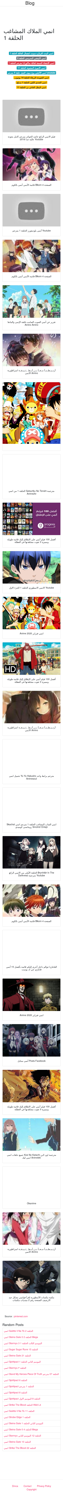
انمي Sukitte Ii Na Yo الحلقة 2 (18, 1330)
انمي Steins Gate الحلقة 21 (17, 1355)
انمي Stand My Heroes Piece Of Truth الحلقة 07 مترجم (31, 1374)
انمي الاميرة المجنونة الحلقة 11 (32, 67)
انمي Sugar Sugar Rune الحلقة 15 (21, 1349)
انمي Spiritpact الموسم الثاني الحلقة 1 (22, 1361)
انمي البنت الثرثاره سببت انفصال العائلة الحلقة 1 (31, 53)
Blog (30, 3)
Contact (28, 1486)
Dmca (15, 1486)
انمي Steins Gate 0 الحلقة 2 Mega (21, 1337)
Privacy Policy (44, 1486)
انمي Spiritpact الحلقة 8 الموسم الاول (22, 1398)
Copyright (32, 1489)
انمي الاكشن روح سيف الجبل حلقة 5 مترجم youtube (31, 72)
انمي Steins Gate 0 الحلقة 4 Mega (21, 1429)
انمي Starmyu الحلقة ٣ (15, 1367)
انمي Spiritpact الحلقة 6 (15, 1380)
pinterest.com (21, 1316)
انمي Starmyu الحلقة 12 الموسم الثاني (22, 1435)
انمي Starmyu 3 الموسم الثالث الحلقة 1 (23, 1343)
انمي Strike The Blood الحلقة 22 (20, 1447)
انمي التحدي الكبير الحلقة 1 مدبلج (32, 82)
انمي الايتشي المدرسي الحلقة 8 (31, 58)
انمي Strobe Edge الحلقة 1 (17, 1417)
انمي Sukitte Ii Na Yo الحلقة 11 (19, 1411)
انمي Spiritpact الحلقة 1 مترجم (19, 1386)
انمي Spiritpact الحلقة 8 (15, 1392)
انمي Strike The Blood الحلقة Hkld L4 (22, 1404)
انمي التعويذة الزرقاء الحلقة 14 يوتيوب (31, 77)
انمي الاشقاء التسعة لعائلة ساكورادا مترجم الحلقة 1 (31, 63)
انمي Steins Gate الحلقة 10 (17, 1441)
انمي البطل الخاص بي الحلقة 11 (31, 87)
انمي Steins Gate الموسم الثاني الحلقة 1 (23, 1423)
